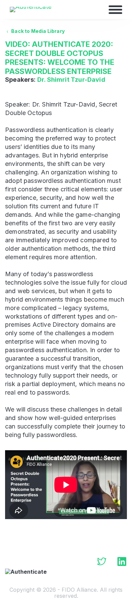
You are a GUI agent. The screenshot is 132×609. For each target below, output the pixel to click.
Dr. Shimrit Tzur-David (71, 79)
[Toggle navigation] (115, 9)
